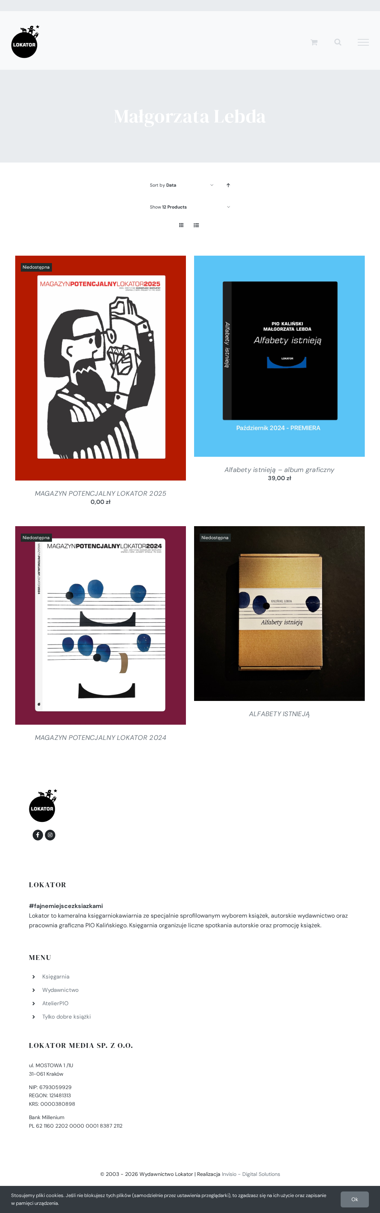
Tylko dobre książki (66, 1016)
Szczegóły (100, 370)
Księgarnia (55, 976)
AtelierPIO (55, 1003)
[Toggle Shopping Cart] (314, 42)
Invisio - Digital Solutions (251, 1174)
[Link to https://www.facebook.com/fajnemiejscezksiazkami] (38, 835)
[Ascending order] (228, 185)
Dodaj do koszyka (259, 358)
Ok (354, 1199)
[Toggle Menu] (363, 42)
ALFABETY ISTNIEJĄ (279, 713)
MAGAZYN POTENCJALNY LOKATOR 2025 (101, 493)
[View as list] (196, 225)
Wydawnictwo (60, 990)
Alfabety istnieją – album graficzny (279, 469)
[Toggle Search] (337, 42)
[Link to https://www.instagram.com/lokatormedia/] (50, 835)
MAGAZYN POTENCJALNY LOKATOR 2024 (101, 737)
